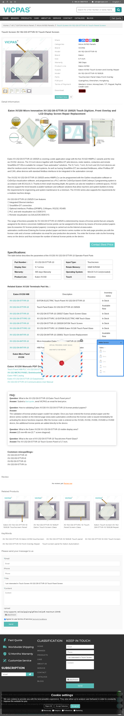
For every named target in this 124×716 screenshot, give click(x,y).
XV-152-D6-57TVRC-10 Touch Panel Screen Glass (76, 526)
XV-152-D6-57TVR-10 (19, 314)
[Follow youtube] (3, 2)
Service (57, 18)
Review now (68, 483)
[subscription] (30, 674)
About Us (46, 18)
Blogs (90, 18)
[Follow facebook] (7, 2)
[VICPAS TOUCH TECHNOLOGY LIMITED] (17, 9)
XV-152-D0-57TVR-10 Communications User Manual (30, 382)
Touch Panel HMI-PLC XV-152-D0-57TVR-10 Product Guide (33, 369)
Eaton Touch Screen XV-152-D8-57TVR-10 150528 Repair (106, 526)
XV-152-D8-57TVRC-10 (20, 328)
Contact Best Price (102, 244)
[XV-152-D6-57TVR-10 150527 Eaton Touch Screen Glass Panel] (47, 509)
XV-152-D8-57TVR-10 (19, 323)
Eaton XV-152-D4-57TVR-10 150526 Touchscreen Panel (15, 526)
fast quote (30, 401)
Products (26, 18)
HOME (5, 18)
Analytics (57, 710)
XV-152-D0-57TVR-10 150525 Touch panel (64, 539)
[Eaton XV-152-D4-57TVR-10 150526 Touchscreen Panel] (16, 509)
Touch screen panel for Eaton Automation (60, 544)
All (12, 25)
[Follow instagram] (15, 2)
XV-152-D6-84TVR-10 (19, 348)
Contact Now (61, 97)
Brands (15, 18)
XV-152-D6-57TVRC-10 (20, 318)
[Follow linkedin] (11, 2)
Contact (67, 18)
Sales (101, 348)
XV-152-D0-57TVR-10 (19, 301)
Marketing (79, 710)
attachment (11, 615)
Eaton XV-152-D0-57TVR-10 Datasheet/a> (26, 379)
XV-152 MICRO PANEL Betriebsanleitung (26, 373)
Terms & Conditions (39, 619)
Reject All (48, 706)
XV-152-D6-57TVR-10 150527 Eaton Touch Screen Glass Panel (46, 526)
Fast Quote (116, 18)
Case (36, 18)
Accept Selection (62, 706)
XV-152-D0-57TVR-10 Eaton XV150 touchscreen (23, 539)
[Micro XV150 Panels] (82, 91)
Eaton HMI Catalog (16, 376)
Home (6, 25)
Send (11, 624)
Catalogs (80, 18)
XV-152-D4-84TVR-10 (19, 341)
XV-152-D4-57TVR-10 (19, 307)
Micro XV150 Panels (45, 25)
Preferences (68, 710)
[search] (118, 9)
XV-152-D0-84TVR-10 (19, 335)
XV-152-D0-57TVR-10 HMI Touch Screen (102, 539)
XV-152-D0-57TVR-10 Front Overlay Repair (21, 544)
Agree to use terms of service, (26, 619)
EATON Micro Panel (25, 25)
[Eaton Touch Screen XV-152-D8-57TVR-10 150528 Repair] (107, 509)
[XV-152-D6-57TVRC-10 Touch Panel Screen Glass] (77, 509)
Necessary (47, 710)
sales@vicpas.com (101, 2)
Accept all (75, 706)
